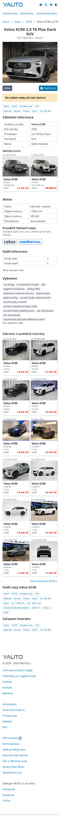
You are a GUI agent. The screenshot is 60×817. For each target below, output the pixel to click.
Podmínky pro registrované (19, 676)
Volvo (17, 21)
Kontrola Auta (11, 744)
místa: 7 (47, 607)
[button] (48, 88)
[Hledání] (45, 4)
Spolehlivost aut (12, 772)
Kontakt (7, 687)
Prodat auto (10, 715)
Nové (6, 603)
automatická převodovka (16, 607)
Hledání (7, 721)
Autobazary (27, 13)
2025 (34, 111)
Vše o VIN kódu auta (15, 761)
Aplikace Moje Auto (14, 749)
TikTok (6, 800)
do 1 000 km (18, 603)
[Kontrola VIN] (40, 4)
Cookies (7, 682)
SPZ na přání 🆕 (12, 738)
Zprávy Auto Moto (13, 767)
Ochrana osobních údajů (17, 670)
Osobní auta (10, 13)
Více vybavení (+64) (13, 323)
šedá (6, 612)
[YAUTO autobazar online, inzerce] (12, 4)
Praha (26, 111)
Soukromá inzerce (47, 13)
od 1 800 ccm (34, 603)
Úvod (6, 21)
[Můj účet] (51, 4)
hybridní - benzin (12, 111)
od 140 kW (45, 111)
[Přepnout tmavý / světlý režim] (56, 4)
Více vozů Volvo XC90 (43, 581)
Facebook (8, 795)
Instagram (9, 789)
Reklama (8, 693)
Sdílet (7, 88)
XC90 (29, 21)
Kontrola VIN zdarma (15, 755)
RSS (5, 727)
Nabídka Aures (12, 150)
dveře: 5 (36, 607)
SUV (37, 106)
